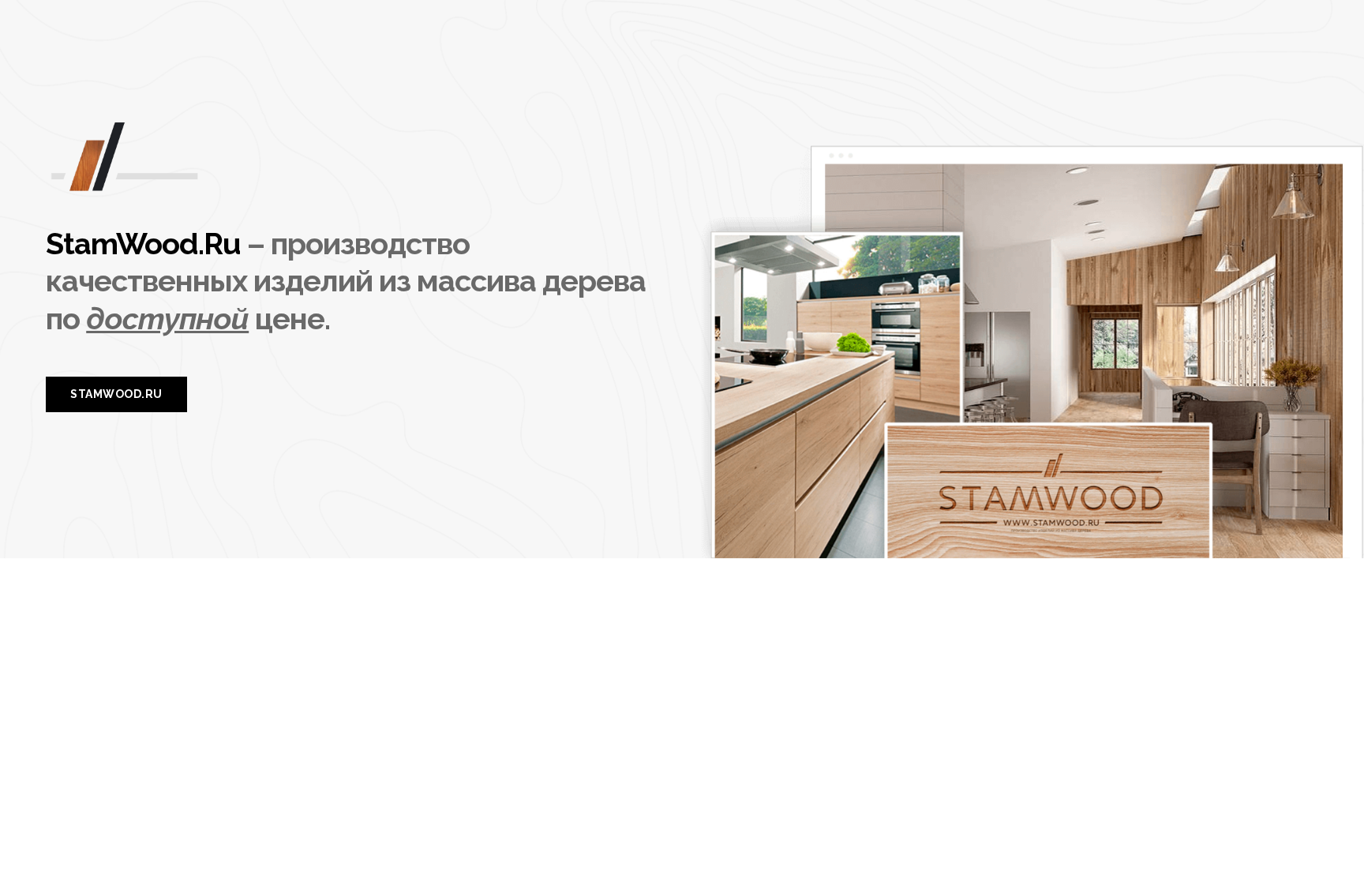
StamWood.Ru (143, 243)
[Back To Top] (1319, 837)
